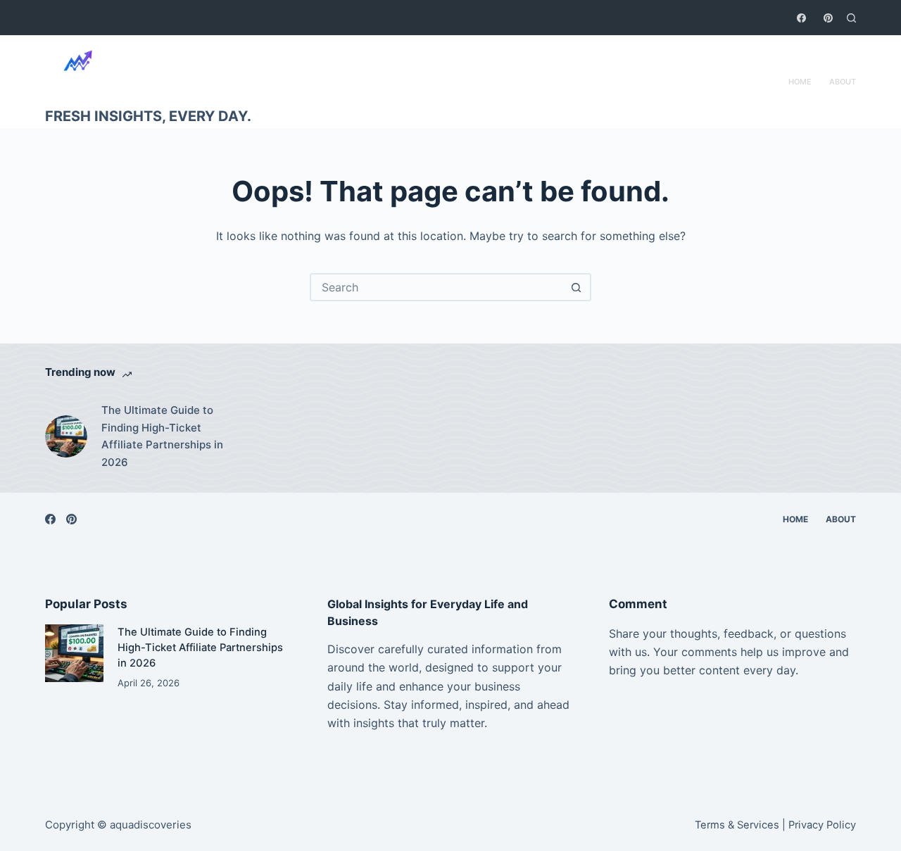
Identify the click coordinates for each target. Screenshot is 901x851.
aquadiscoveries (150, 824)
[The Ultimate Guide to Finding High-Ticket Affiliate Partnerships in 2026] (66, 436)
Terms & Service (734, 825)
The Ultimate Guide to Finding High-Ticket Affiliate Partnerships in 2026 (162, 436)
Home (800, 82)
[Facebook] (801, 18)
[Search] (851, 18)
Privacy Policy (822, 825)
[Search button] (576, 287)
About (842, 82)
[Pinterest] (828, 18)
